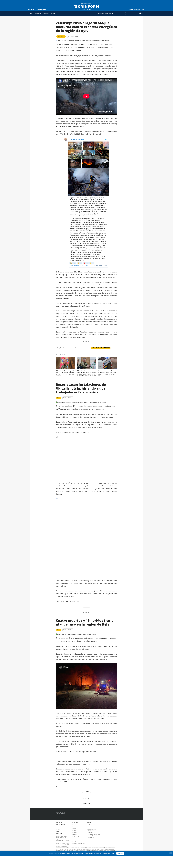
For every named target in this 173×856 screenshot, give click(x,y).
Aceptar (120, 853)
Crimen (74, 841)
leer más (86, 606)
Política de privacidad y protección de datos (101, 853)
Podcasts (59, 822)
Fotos (57, 829)
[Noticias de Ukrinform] (86, 6)
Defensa (74, 834)
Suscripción (31, 9)
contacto (90, 827)
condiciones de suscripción (92, 830)
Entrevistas (59, 827)
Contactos (100, 13)
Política (74, 830)
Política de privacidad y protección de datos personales (94, 836)
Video (57, 831)
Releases (59, 833)
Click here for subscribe (101, 348)
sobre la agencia (92, 824)
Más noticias (86, 803)
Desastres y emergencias (78, 843)
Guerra (30, 13)
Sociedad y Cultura (77, 837)
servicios (90, 832)
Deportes (46, 13)
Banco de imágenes (41, 9)
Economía (38, 13)
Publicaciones (60, 824)
